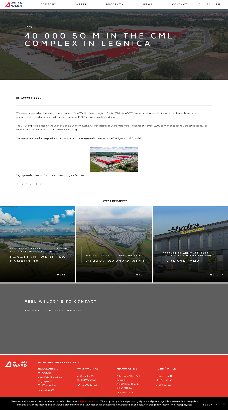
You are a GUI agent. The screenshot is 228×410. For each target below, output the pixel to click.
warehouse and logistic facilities (67, 175)
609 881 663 (165, 384)
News (148, 5)
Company (49, 5)
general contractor (32, 175)
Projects (115, 5)
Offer (81, 5)
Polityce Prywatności (88, 401)
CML (46, 175)
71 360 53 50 (47, 389)
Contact (179, 5)
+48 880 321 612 (88, 384)
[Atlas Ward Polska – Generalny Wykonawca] (13, 4)
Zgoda (208, 405)
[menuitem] (48, 4)
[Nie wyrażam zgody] (223, 403)
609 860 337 (126, 392)
